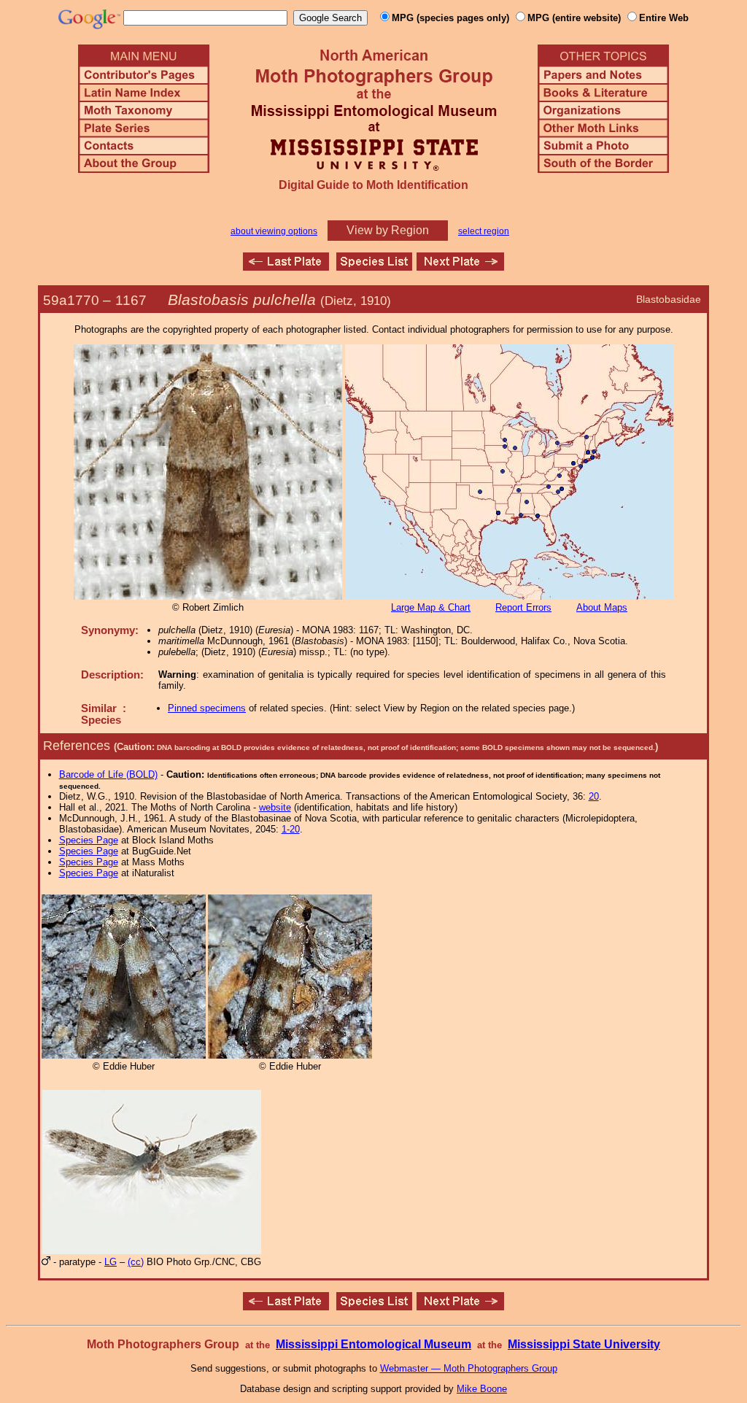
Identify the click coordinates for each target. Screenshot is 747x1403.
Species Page (88, 840)
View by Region (388, 230)
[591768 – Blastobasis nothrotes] (286, 266)
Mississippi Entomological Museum (373, 1344)
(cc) (136, 1261)
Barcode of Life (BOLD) (108, 774)
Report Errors (523, 607)
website (275, 807)
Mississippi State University (584, 1344)
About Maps (601, 607)
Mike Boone (482, 1388)
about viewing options (274, 231)
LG (110, 1261)
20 (594, 796)
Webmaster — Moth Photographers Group (468, 1368)
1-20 (291, 829)
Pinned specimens (207, 708)
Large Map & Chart (431, 607)
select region (483, 231)
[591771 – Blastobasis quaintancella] (460, 266)
